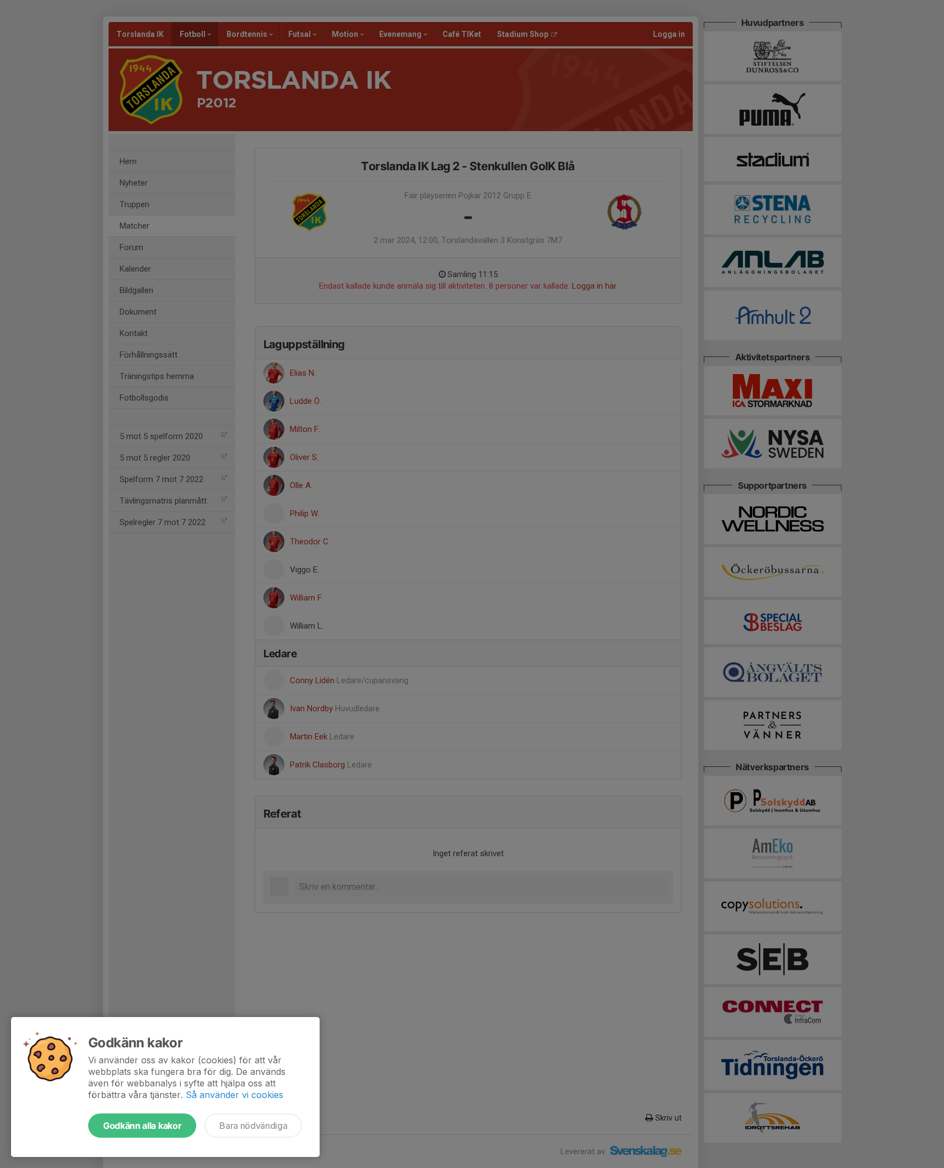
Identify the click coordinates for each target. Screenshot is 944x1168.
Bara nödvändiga (253, 1125)
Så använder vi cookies (234, 1094)
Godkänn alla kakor (142, 1125)
